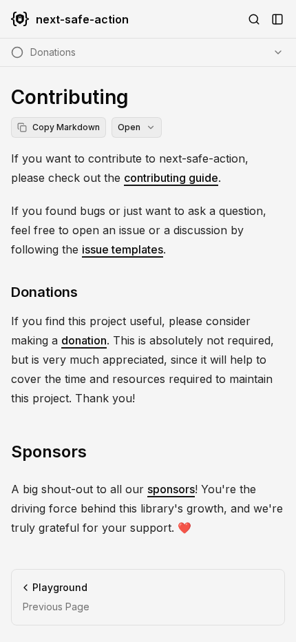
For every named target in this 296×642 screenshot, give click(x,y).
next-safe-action (82, 19)
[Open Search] (254, 19)
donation (84, 340)
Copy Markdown (66, 127)
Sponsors (49, 452)
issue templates (122, 249)
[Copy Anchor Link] (89, 292)
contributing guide (171, 178)
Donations (44, 292)
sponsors (171, 489)
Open (129, 127)
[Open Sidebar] (277, 19)
